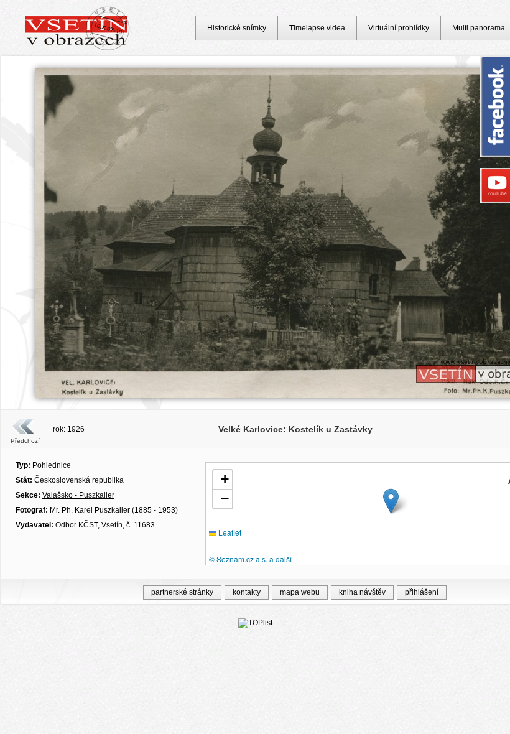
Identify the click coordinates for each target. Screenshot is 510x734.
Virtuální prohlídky (398, 28)
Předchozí (25, 440)
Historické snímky (236, 28)
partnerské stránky (182, 592)
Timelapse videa (317, 28)
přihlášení (421, 592)
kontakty (247, 592)
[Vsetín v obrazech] (77, 48)
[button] (391, 501)
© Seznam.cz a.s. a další (250, 559)
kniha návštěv (362, 592)
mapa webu (300, 592)
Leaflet (228, 532)
